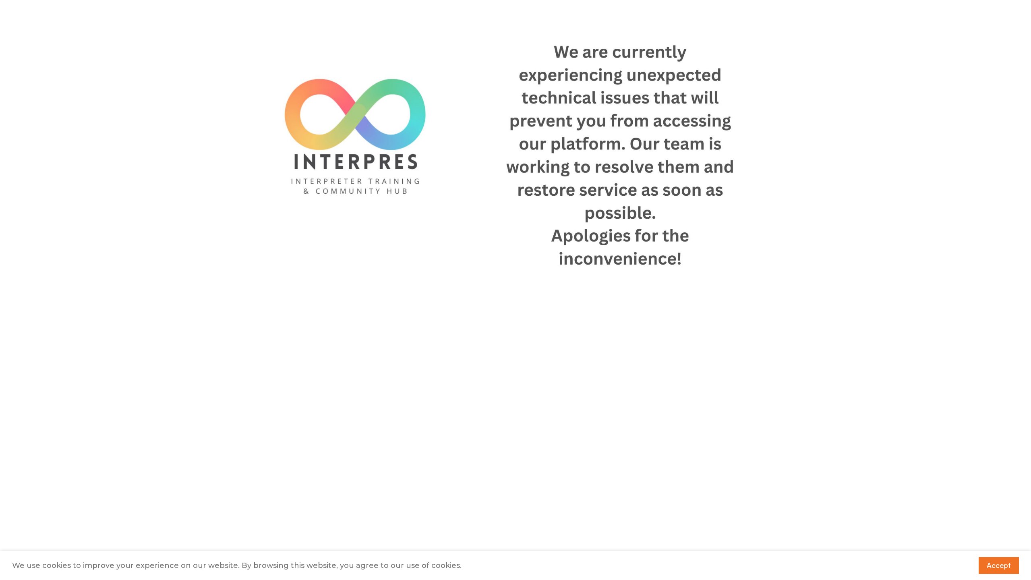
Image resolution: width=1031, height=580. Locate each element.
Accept (999, 565)
